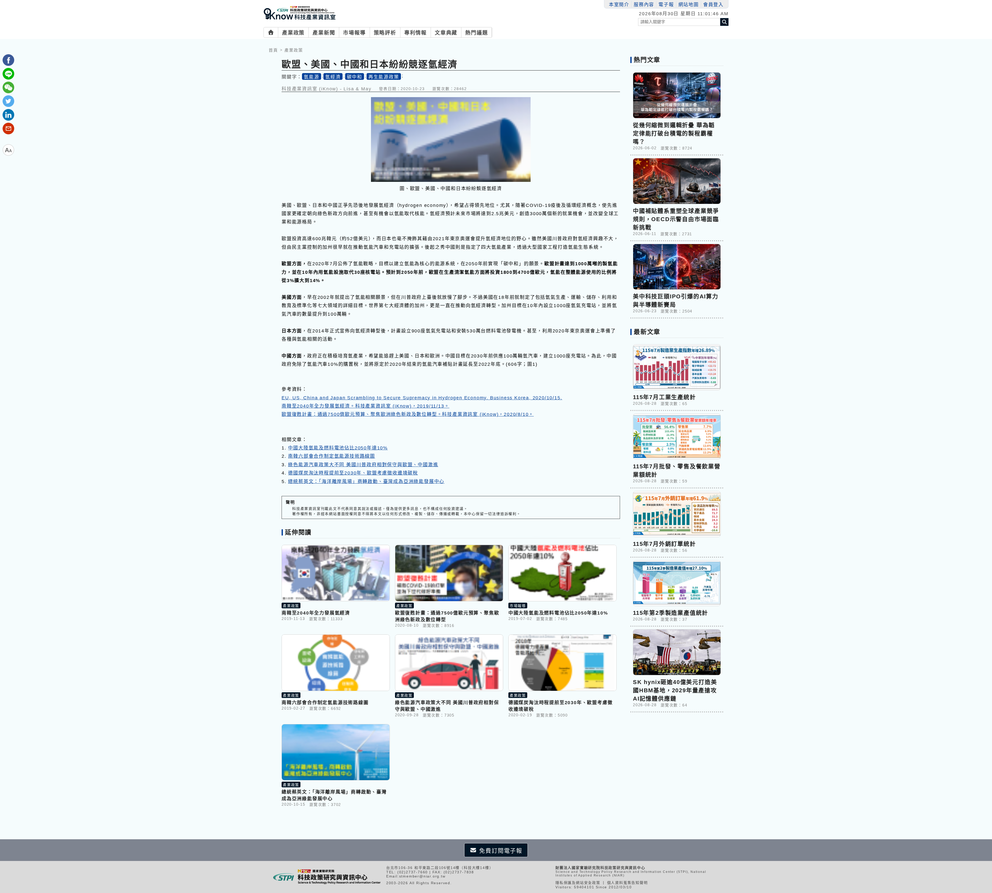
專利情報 (415, 33)
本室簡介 (619, 4)
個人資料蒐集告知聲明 (627, 883)
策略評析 (385, 33)
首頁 (273, 50)
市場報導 (354, 33)
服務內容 (644, 4)
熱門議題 (476, 33)
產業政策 (293, 33)
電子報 (666, 4)
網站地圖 (688, 4)
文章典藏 (446, 33)
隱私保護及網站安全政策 (577, 883)
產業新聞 (324, 33)
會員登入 (713, 4)
